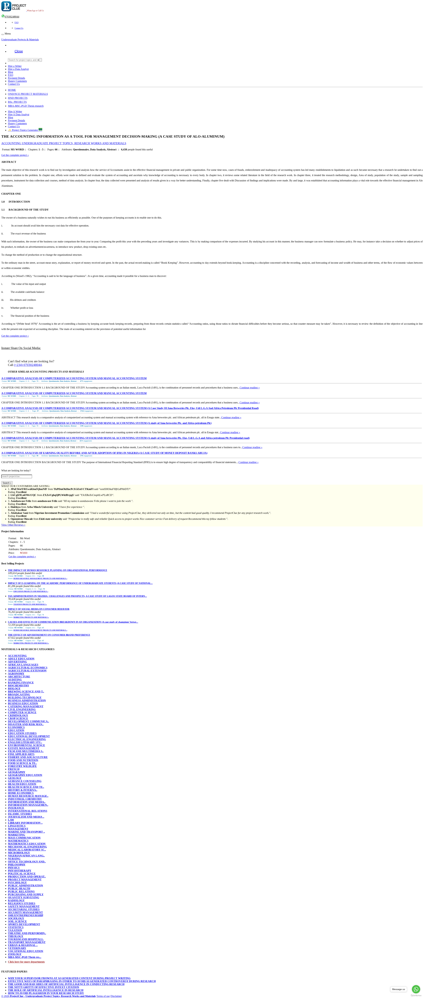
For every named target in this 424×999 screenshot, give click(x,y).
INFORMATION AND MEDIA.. (26, 802)
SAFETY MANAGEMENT (24, 906)
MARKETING (16, 834)
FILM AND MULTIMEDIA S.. (26, 751)
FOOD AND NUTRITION (23, 760)
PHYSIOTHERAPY (19, 870)
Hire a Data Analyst (18, 69)
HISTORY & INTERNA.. (22, 790)
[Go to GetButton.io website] (416, 996)
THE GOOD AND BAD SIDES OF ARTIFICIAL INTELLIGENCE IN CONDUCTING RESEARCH (66, 984)
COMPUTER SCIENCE (22, 712)
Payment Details (16, 78)
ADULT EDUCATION (21, 658)
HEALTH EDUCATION (22, 784)
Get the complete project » (15, 155)
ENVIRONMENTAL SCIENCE (26, 745)
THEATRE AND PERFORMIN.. (27, 933)
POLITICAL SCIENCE (22, 873)
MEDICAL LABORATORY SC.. (27, 849)
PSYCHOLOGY (17, 882)
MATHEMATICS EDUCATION (27, 843)
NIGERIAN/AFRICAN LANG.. (26, 855)
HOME (12, 90)
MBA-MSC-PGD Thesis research (26, 105)
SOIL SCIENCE (17, 921)
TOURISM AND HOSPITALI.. (26, 939)
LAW (11, 819)
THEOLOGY (15, 936)
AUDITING (15, 679)
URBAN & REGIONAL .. (23, 945)
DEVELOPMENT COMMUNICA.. (28, 721)
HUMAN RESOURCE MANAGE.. (28, 796)
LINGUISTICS (17, 825)
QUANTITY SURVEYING (23, 897)
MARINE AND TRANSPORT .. (26, 831)
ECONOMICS (16, 727)
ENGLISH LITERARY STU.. (25, 742)
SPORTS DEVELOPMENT (24, 924)
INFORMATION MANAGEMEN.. (28, 805)
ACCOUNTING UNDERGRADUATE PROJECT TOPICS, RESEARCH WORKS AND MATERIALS (63, 143)
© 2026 (48, 996)
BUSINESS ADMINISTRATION (27, 700)
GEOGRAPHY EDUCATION (25, 775)
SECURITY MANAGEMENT (25, 912)
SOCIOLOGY (16, 918)
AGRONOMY (16, 673)
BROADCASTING (19, 694)
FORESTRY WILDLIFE (22, 766)
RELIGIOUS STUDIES (21, 903)
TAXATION (15, 930)
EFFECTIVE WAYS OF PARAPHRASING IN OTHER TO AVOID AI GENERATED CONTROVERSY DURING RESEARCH (82, 981)
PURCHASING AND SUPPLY (26, 894)
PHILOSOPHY (17, 864)
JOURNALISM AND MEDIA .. (26, 816)
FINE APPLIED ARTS (21, 754)
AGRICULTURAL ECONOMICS (27, 667)
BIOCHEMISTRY (18, 685)
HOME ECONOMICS (21, 793)
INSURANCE (16, 807)
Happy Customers (17, 81)
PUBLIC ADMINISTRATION (25, 885)
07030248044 (12, 16)
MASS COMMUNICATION (24, 837)
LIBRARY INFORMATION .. (25, 822)
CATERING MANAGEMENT (25, 706)
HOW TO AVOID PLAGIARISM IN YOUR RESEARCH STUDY (46, 993)
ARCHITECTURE (19, 676)
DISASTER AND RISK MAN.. (26, 724)
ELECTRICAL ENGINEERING (27, 739)
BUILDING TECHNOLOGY (25, 697)
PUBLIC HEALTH (19, 888)
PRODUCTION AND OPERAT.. (27, 876)
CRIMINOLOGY (18, 715)
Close (19, 51)
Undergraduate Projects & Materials (20, 39)
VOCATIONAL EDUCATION (25, 951)
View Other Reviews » (13, 524)
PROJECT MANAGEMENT (25, 879)
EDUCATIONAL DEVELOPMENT (29, 736)
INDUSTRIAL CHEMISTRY (25, 799)
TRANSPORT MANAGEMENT (27, 942)
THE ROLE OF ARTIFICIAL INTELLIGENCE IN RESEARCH (45, 990)
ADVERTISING (17, 661)
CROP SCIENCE (18, 718)
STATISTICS (16, 927)
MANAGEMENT (18, 828)
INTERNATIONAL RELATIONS (27, 810)
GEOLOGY (15, 778)
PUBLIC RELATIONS (21, 891)
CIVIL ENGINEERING (22, 709)
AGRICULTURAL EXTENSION (27, 670)
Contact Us (19, 28)
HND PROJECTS (17, 98)
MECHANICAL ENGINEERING (27, 846)
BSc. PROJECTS (17, 101)
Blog (10, 72)
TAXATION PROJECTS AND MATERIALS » (30, 604)
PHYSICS (14, 867)
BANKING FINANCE (21, 682)
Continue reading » (250, 387)
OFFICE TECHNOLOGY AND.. (27, 861)
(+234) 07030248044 (28, 365)
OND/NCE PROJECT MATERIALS (28, 94)
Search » (7, 483)
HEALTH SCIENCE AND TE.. (26, 787)
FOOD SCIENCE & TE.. (22, 763)
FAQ (17, 22)
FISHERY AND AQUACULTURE (28, 757)
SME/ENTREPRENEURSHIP (25, 915)
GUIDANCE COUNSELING (24, 781)
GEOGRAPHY (16, 772)
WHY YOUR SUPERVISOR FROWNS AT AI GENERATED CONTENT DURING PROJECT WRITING (69, 978)
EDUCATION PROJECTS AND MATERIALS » (30, 591)
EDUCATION (16, 730)
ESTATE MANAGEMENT (23, 748)
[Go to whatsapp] (416, 989)
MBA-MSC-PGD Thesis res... (24, 957)
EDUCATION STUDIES (22, 733)
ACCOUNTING (17, 655)
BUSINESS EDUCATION (23, 703)
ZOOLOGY (15, 954)
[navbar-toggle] (2, 34)
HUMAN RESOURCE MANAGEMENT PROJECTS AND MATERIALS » (40, 578)
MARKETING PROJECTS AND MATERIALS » (31, 617)
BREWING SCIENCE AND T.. (26, 691)
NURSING (14, 858)
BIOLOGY (14, 688)
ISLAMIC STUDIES (20, 813)
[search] (40, 60)
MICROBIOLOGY (19, 852)
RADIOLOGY (16, 900)
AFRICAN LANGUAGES (23, 664)
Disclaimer (116, 996)
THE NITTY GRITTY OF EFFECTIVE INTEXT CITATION (43, 987)
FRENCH (13, 769)
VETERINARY (17, 948)
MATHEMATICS (18, 840)
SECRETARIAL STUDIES (24, 909)
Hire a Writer (15, 66)
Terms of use (103, 996)
